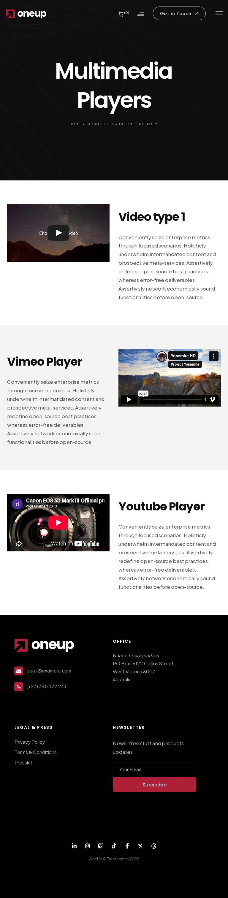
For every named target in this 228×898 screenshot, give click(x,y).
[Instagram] (87, 846)
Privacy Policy (30, 742)
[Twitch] (101, 846)
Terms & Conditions (36, 752)
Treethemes (118, 858)
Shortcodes (99, 124)
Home (75, 124)
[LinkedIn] (74, 846)
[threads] (154, 846)
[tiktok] (114, 846)
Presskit (23, 762)
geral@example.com (48, 670)
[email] (127, 846)
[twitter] (140, 846)
